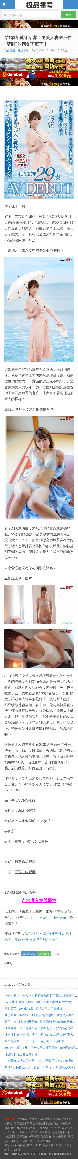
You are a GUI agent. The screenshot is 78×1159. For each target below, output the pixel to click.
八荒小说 (9, 1132)
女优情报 (9, 50)
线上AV (55, 1127)
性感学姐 (52, 1123)
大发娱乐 (22, 1132)
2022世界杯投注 (36, 1123)
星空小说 (67, 1127)
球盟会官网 (59, 1136)
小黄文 (8, 1123)
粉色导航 (33, 1127)
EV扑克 (33, 1132)
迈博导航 (22, 1136)
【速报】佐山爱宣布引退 (21, 1054)
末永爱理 (44, 953)
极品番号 (39, 4)
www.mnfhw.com (53, 917)
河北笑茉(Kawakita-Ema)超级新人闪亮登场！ (35, 1008)
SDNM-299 (29, 953)
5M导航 (21, 1127)
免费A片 (44, 1127)
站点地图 (61, 1145)
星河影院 (67, 1119)
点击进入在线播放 (39, 900)
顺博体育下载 (60, 1132)
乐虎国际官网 (42, 1140)
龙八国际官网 (24, 1140)
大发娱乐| (23, 1119)
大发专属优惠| (53, 1119)
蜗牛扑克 (45, 1132)
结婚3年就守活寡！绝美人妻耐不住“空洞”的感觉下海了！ (38, 40)
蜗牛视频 (65, 1123)
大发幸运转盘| (37, 1119)
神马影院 (33, 1136)
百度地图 (15, 1149)
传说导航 (46, 1136)
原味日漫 (9, 1127)
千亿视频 (19, 1123)
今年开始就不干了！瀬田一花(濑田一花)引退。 (35, 1041)
